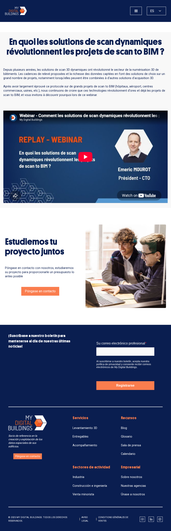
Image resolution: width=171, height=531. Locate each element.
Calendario (128, 454)
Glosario (126, 436)
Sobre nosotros (131, 477)
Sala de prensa (131, 445)
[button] (136, 11)
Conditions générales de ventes (113, 519)
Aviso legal (85, 519)
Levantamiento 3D (85, 428)
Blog (124, 428)
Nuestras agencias (133, 486)
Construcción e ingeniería (90, 486)
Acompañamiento (85, 445)
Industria (78, 477)
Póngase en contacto (40, 291)
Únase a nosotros (133, 494)
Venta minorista (83, 494)
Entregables (80, 436)
